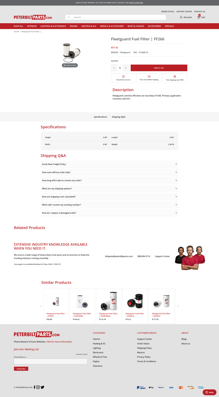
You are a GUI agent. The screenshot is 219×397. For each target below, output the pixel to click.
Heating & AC (99, 343)
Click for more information (59, 341)
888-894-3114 (144, 256)
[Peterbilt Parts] (33, 17)
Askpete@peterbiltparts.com (119, 256)
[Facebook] (34, 387)
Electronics (98, 352)
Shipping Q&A (118, 116)
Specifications (100, 116)
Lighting (97, 348)
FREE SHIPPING (136, 3)
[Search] (68, 17)
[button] (40, 306)
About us (185, 343)
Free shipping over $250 (174, 80)
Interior (96, 339)
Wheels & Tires (100, 357)
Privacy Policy (143, 357)
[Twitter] (42, 387)
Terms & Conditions (146, 361)
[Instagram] (38, 387)
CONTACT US (199, 11)
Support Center (162, 256)
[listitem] (56, 306)
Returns (141, 352)
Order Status (143, 343)
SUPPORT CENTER (184, 11)
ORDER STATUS (167, 11)
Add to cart (159, 68)
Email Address (20, 357)
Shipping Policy (144, 348)
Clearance (97, 366)
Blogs (184, 339)
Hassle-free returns (123, 80)
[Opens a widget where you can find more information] (209, 392)
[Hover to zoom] (70, 52)
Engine (96, 361)
